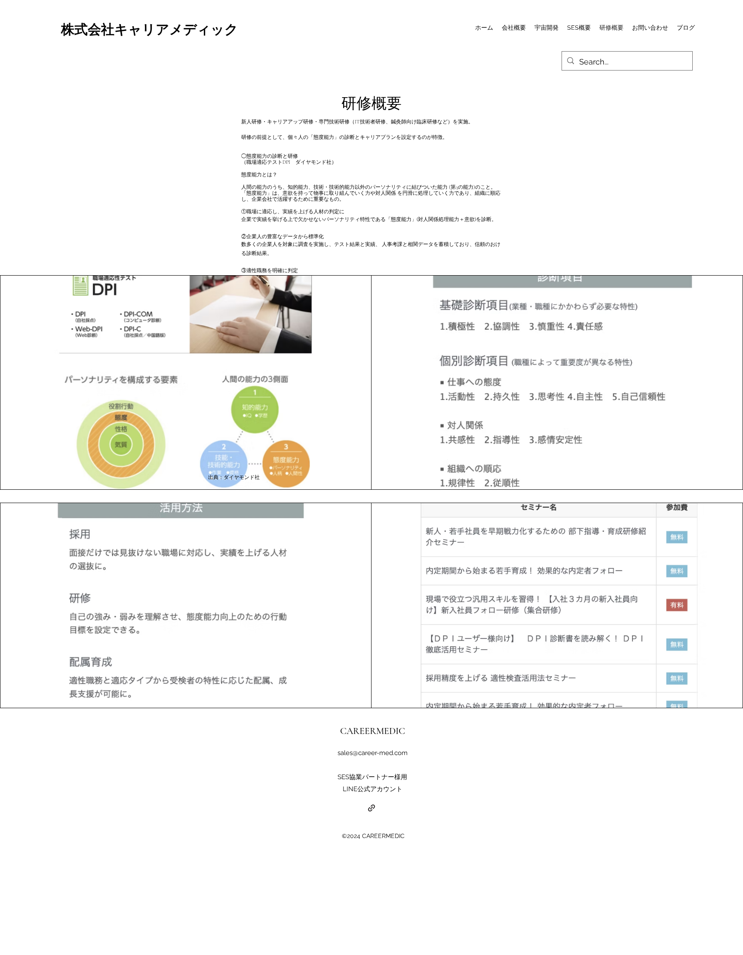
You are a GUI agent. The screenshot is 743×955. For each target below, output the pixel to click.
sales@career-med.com (373, 753)
